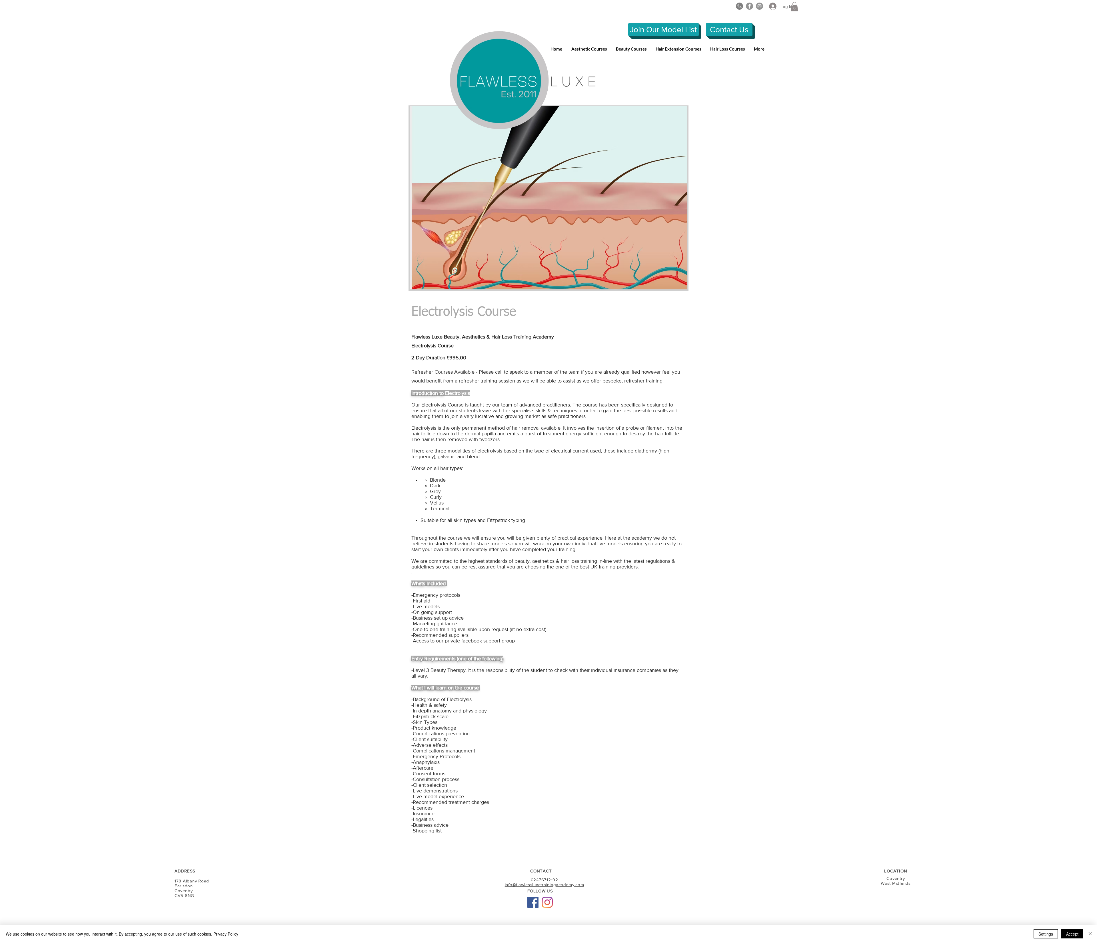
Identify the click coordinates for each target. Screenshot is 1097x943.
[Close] (1090, 933)
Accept (1072, 934)
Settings (1045, 934)
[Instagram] (759, 6)
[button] (794, 6)
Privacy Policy (225, 934)
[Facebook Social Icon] (533, 902)
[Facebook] (749, 6)
